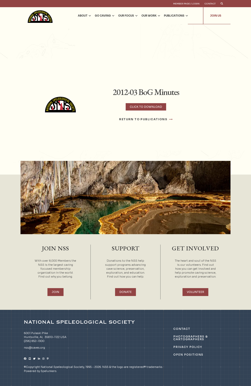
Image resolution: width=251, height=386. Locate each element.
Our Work (149, 15)
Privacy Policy (187, 347)
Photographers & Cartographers (190, 338)
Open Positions (188, 354)
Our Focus (126, 15)
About (82, 15)
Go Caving (103, 15)
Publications (174, 15)
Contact (210, 3)
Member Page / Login (186, 3)
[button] (89, 15)
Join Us (215, 15)
